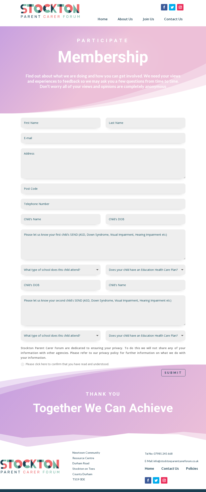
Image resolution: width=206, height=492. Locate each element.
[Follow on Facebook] (164, 7)
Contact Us (173, 19)
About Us (125, 19)
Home (103, 19)
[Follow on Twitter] (172, 7)
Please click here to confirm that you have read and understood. (67, 364)
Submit (173, 372)
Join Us (148, 19)
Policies (192, 468)
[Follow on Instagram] (180, 7)
